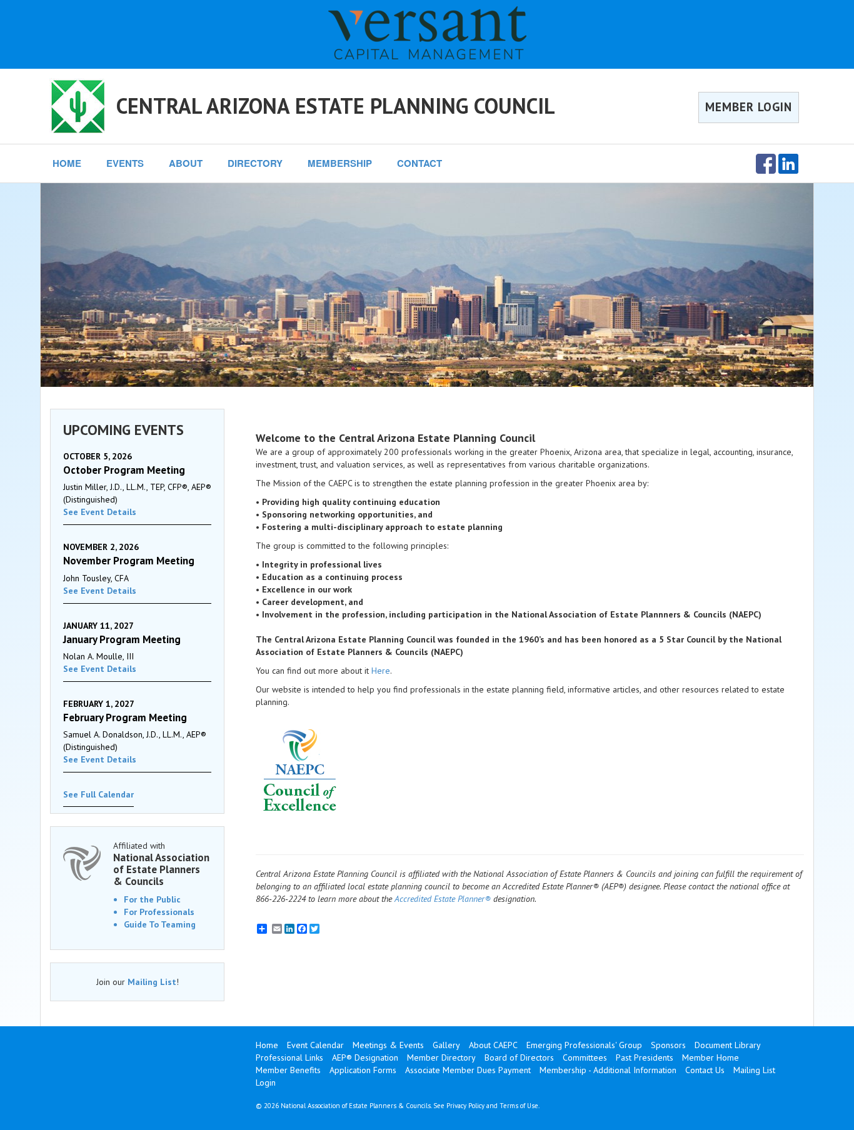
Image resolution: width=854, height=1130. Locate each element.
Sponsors (668, 1045)
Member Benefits (288, 1070)
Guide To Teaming (160, 924)
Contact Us (705, 1070)
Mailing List (152, 982)
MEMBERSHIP (340, 163)
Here (380, 670)
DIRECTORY (255, 163)
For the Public (152, 899)
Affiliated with (161, 863)
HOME (67, 163)
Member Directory (441, 1057)
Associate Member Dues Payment (468, 1070)
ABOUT (186, 163)
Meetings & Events (388, 1045)
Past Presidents (644, 1057)
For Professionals (159, 912)
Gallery (446, 1045)
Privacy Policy (465, 1105)
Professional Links (289, 1057)
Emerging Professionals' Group (584, 1045)
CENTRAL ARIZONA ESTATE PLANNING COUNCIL (335, 105)
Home (267, 1045)
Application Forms (362, 1070)
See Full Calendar (98, 794)
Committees (585, 1057)
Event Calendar (315, 1045)
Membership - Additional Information (608, 1070)
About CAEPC (493, 1045)
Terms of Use (519, 1105)
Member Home (710, 1057)
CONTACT (419, 163)
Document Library (728, 1045)
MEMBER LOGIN (748, 106)
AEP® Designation (365, 1057)
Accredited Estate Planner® (442, 898)
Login (266, 1082)
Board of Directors (519, 1057)
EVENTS (125, 163)
